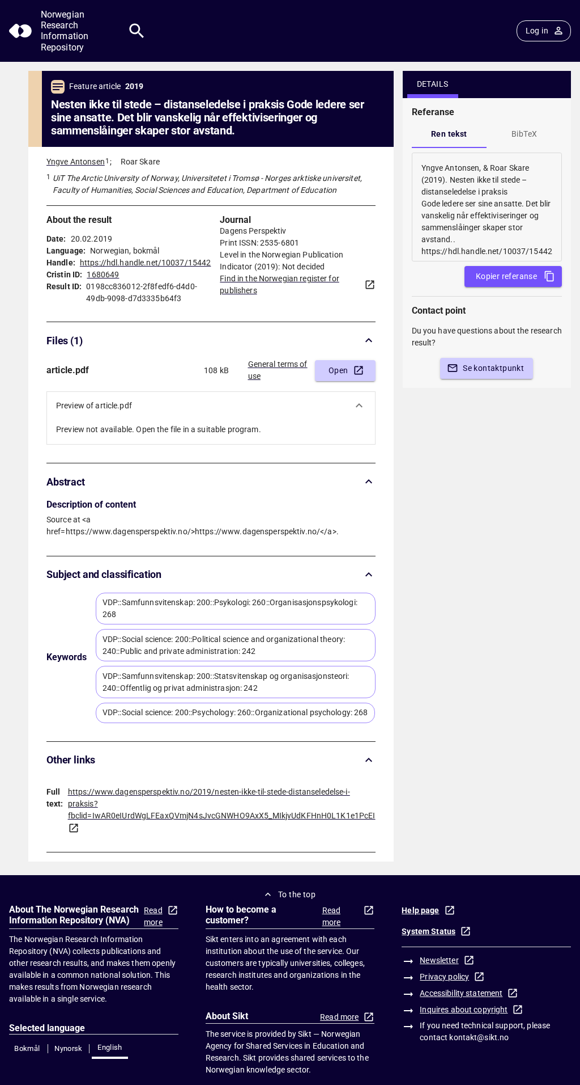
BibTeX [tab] (524, 133)
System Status (428, 931)
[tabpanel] (487, 207)
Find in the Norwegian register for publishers (279, 284)
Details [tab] (433, 83)
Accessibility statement (461, 993)
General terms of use (278, 370)
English (109, 1047)
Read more (153, 916)
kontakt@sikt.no (479, 1037)
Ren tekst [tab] (449, 133)
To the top (296, 894)
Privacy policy (444, 976)
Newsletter (439, 960)
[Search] (136, 31)
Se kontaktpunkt (493, 368)
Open (338, 370)
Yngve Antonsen (75, 161)
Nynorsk (68, 1048)
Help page (420, 910)
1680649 (103, 274)
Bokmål (27, 1048)
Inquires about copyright (464, 1009)
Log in (537, 30)
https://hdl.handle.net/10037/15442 (145, 262)
